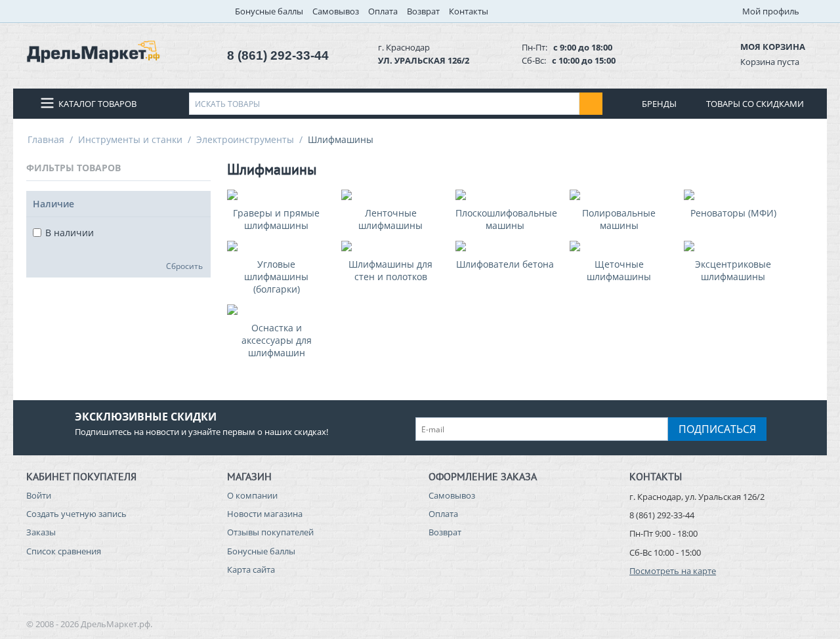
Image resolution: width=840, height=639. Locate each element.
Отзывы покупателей (270, 532)
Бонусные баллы (269, 11)
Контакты (468, 11)
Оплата (383, 11)
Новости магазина (265, 514)
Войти (38, 495)
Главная (46, 139)
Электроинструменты (245, 139)
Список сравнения (63, 551)
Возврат (423, 11)
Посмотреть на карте (672, 571)
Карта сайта (251, 569)
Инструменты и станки (130, 139)
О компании (252, 495)
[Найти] (590, 104)
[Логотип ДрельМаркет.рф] (93, 50)
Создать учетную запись (76, 514)
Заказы (41, 532)
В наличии (69, 232)
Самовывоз (335, 11)
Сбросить (184, 265)
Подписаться (717, 429)
